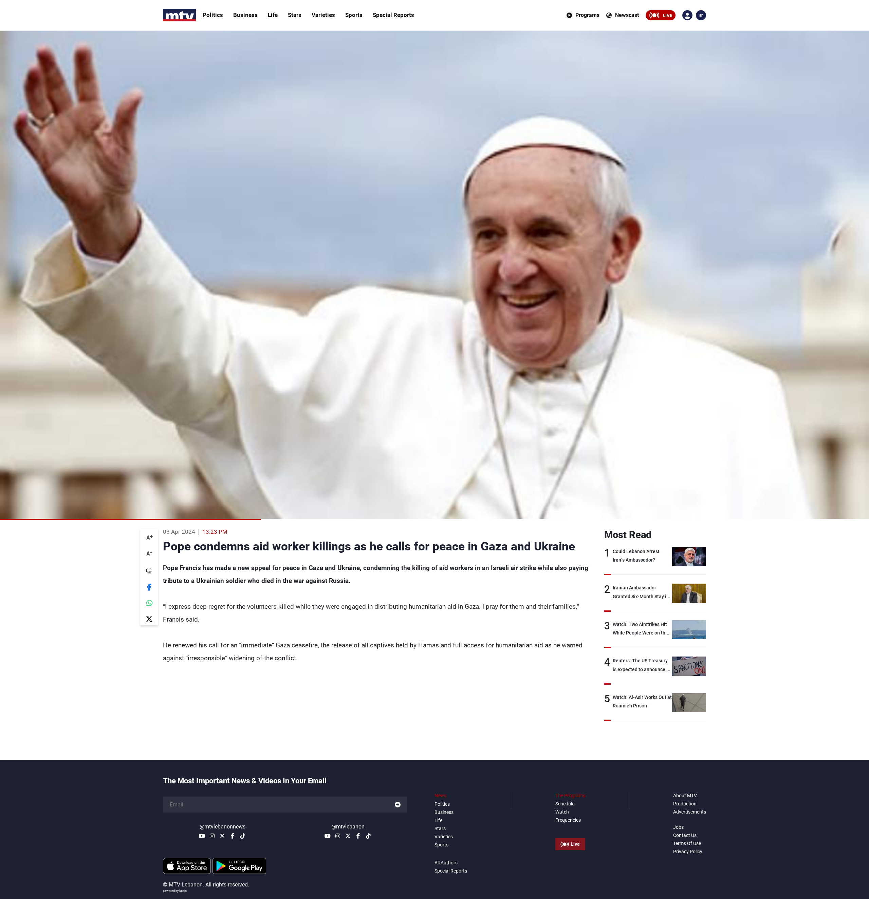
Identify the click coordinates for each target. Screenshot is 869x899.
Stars (294, 15)
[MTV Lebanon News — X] (222, 836)
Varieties (323, 15)
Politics (213, 15)
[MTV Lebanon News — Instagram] (212, 836)
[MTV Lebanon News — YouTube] (202, 836)
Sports (354, 15)
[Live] (570, 829)
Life (273, 15)
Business (245, 15)
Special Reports (393, 15)
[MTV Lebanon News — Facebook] (232, 836)
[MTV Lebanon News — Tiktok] (243, 836)
